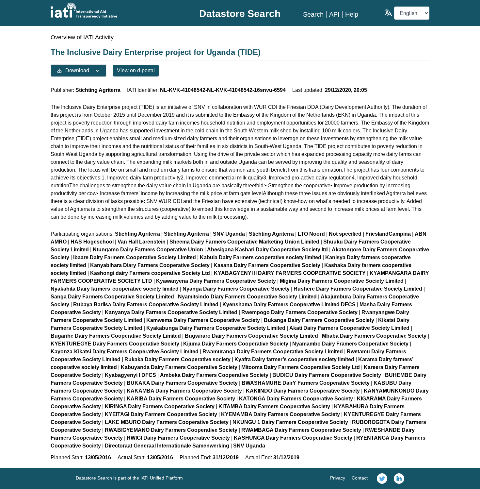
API (334, 14)
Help (351, 14)
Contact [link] (360, 478)
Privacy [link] (337, 478)
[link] (382, 478)
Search (313, 14)
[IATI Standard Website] (114, 10)
